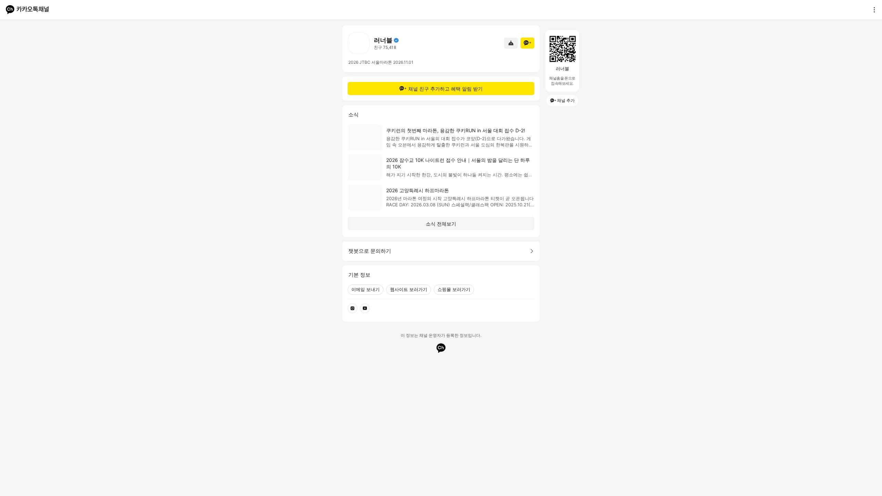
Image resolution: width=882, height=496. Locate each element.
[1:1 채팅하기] (511, 43)
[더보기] (872, 10)
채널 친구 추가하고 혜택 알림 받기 (445, 89)
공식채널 (396, 40)
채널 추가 (566, 100)
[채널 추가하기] (527, 43)
